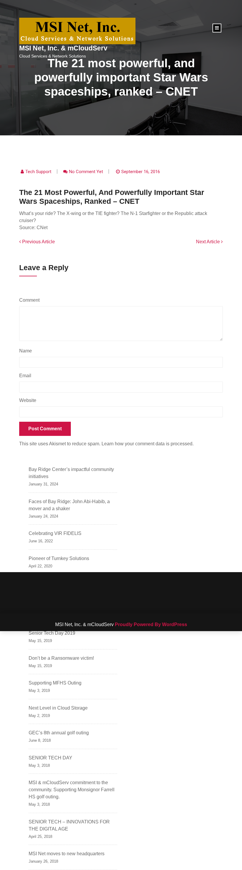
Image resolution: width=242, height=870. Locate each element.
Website (27, 400)
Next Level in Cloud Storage (58, 707)
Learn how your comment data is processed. (148, 443)
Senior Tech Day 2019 (52, 633)
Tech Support (38, 171)
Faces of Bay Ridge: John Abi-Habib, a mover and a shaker (69, 505)
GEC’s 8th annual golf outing (59, 732)
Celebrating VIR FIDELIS (55, 533)
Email (26, 375)
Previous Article (38, 241)
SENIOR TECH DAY (50, 757)
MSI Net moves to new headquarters (66, 853)
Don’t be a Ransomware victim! (61, 658)
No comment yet (86, 171)
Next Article (208, 241)
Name (27, 350)
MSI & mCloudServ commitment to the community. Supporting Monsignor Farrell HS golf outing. (72, 789)
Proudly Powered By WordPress (151, 624)
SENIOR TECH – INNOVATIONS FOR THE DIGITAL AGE (69, 825)
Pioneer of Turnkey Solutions (59, 558)
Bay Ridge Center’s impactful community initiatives (71, 473)
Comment (30, 300)
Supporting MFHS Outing (55, 682)
